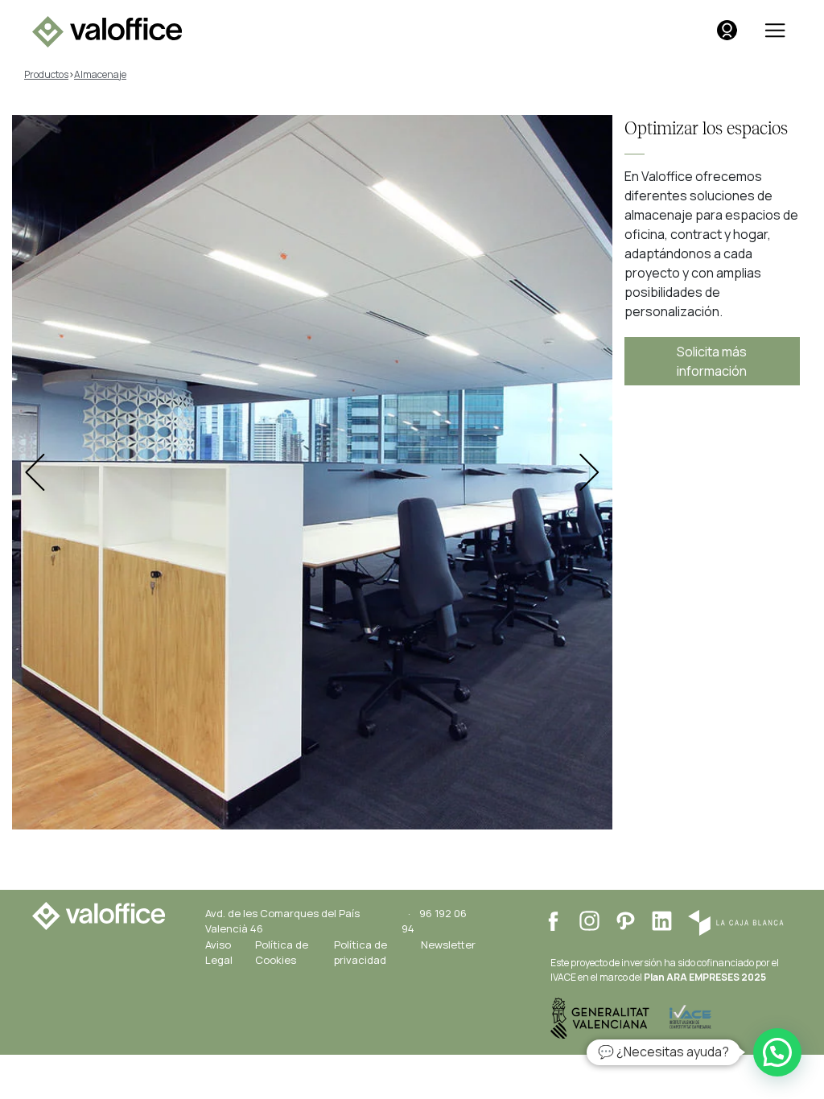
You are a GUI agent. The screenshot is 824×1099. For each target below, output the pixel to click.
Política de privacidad (360, 952)
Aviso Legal (219, 952)
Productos (46, 74)
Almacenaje (100, 74)
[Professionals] (727, 30)
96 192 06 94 (434, 921)
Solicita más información (712, 361)
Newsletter (448, 944)
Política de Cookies (281, 952)
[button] (777, 1052)
